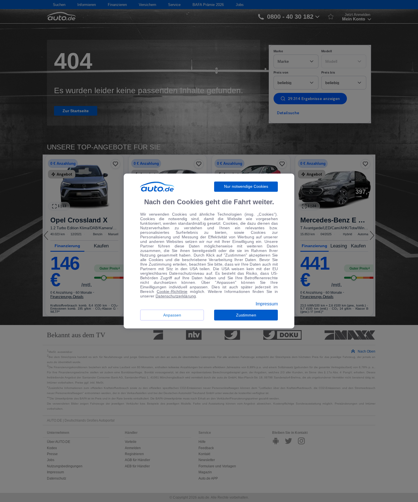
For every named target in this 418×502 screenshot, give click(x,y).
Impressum (267, 304)
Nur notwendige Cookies (246, 186)
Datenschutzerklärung (176, 296)
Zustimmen (246, 315)
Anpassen (172, 315)
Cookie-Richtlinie (172, 291)
